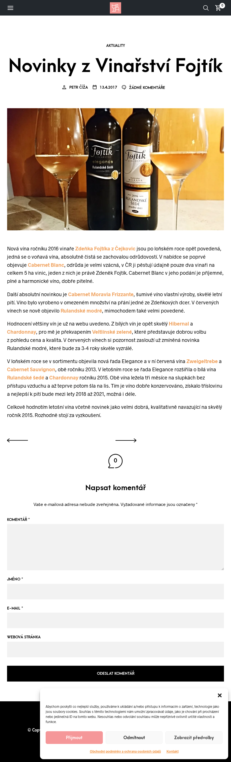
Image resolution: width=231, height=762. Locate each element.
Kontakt (172, 751)
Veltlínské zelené (112, 332)
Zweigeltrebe (202, 361)
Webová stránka (24, 637)
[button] (220, 695)
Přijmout (74, 737)
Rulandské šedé (25, 377)
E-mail (15, 608)
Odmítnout (134, 737)
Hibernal (179, 323)
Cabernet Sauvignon (31, 369)
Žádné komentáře (146, 88)
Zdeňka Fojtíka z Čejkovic (106, 248)
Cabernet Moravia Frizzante (101, 294)
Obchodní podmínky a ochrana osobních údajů (125, 751)
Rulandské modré (81, 310)
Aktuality (115, 46)
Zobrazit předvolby (194, 737)
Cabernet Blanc (46, 265)
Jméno (15, 579)
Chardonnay (21, 332)
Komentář (18, 520)
